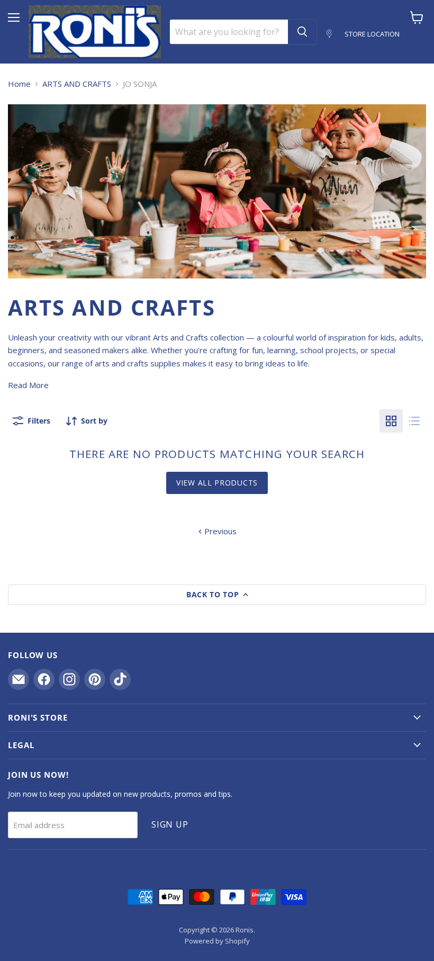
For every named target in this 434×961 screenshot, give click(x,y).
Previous (219, 531)
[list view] (414, 421)
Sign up (169, 824)
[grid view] (391, 421)
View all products (217, 483)
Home (19, 83)
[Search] (302, 32)
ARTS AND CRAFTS (76, 83)
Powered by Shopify (217, 941)
